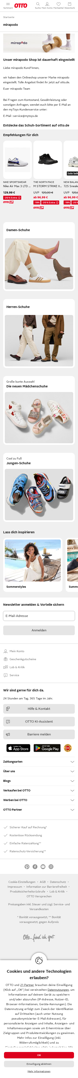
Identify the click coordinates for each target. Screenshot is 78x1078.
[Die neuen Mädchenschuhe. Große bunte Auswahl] (39, 410)
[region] (39, 1019)
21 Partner (27, 985)
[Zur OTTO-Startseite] (20, 5)
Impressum (15, 886)
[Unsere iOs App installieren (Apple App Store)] (18, 748)
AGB (43, 881)
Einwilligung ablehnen (39, 1064)
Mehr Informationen (39, 1071)
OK (39, 1055)
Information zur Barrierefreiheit (46, 886)
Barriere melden (39, 734)
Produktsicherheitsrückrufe (27, 891)
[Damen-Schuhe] (39, 256)
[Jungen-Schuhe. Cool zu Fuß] (39, 487)
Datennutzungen (58, 989)
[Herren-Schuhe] (39, 333)
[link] (68, 748)
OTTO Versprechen (39, 896)
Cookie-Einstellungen (21, 881)
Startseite (8, 17)
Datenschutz (58, 881)
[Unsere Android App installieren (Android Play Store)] (47, 748)
